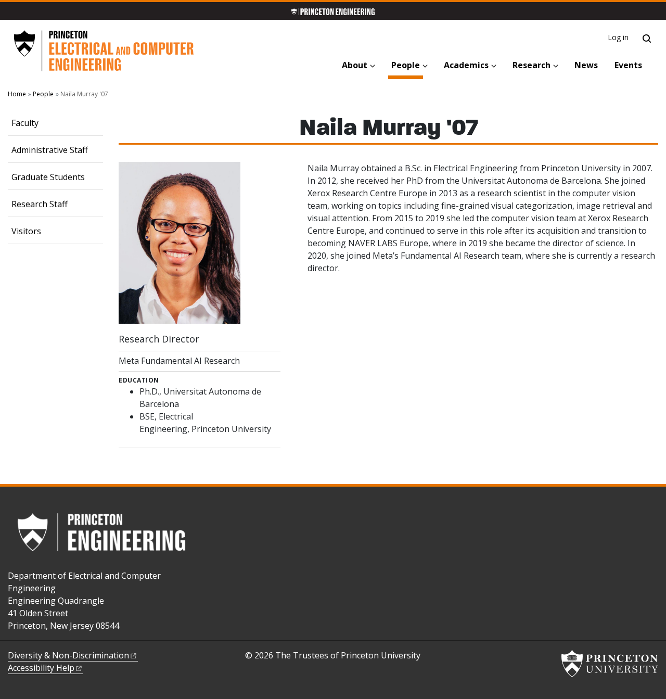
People (407, 65)
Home (17, 94)
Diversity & (68, 655)
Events (628, 65)
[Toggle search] (646, 38)
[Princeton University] (609, 663)
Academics (466, 65)
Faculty (25, 123)
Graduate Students (48, 177)
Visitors (26, 231)
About (354, 65)
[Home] (103, 51)
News (586, 65)
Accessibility (41, 667)
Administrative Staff (49, 150)
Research (531, 65)
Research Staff (39, 204)
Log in (618, 37)
